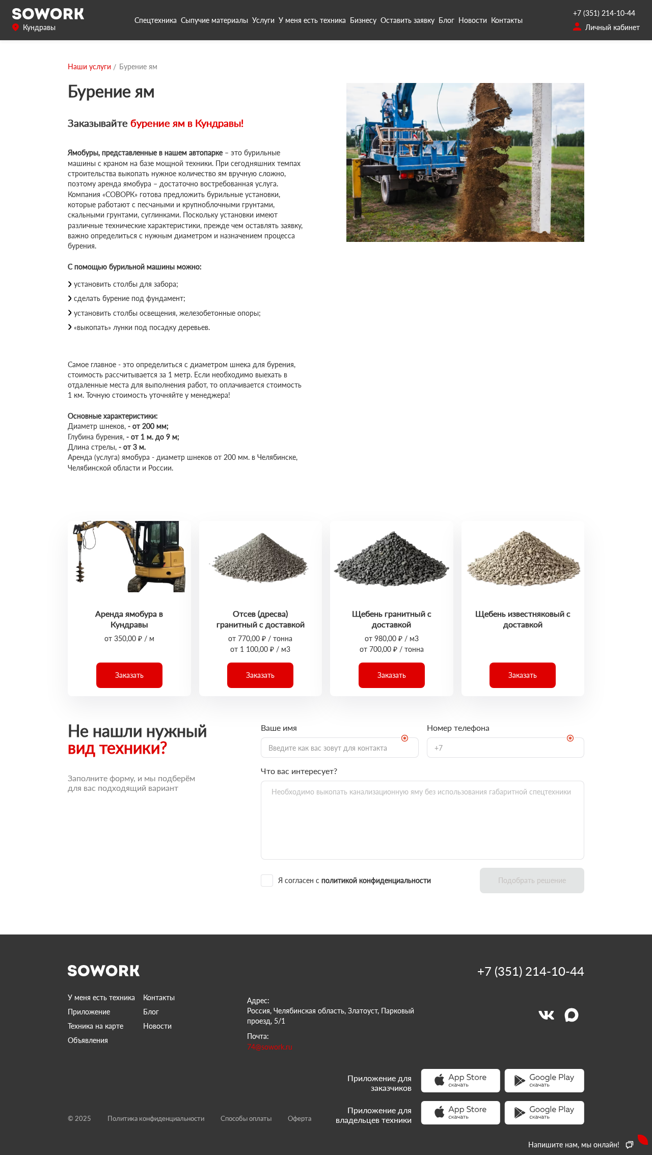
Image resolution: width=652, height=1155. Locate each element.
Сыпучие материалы (214, 20)
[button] (129, 675)
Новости (472, 20)
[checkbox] (366, 880)
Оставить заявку (407, 20)
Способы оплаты (246, 1118)
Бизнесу (363, 20)
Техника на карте (95, 1026)
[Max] (571, 1015)
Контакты (507, 20)
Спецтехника (155, 20)
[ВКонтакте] (546, 1015)
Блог (446, 20)
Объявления (88, 1040)
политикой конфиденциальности (376, 880)
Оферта (299, 1118)
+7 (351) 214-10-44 (604, 13)
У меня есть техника (312, 20)
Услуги (263, 20)
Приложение (89, 1011)
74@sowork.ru (269, 1046)
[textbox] (339, 747)
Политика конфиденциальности (155, 1118)
